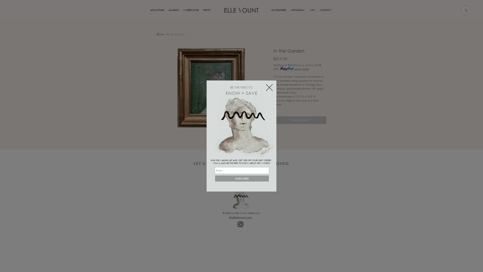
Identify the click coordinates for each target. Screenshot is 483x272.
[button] (269, 87)
